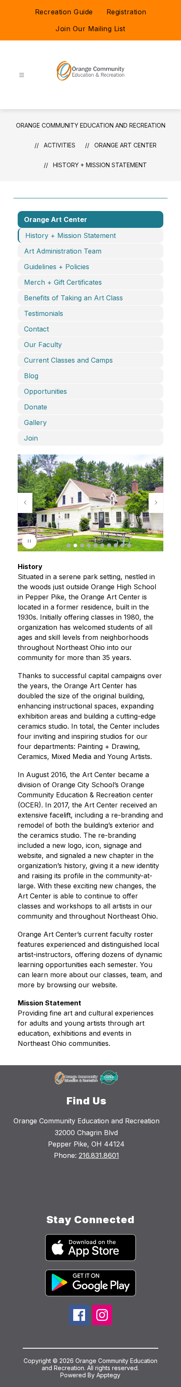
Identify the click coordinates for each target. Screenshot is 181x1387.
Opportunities (45, 391)
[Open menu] (22, 75)
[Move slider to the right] (156, 503)
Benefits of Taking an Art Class (73, 298)
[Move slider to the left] (25, 503)
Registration (126, 12)
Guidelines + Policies (56, 266)
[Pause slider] (29, 541)
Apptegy (108, 1375)
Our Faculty (43, 344)
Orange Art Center (125, 145)
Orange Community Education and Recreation (90, 125)
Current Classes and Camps (68, 360)
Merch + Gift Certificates (63, 282)
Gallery (35, 422)
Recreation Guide (64, 12)
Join (31, 438)
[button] (69, 545)
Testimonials (43, 313)
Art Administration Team (62, 251)
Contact (36, 329)
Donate (35, 407)
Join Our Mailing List (90, 28)
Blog (31, 375)
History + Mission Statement (100, 164)
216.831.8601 (99, 1155)
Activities (59, 145)
